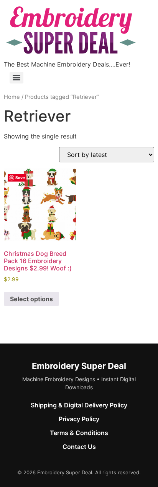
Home (12, 96)
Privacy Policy (79, 419)
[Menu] (16, 77)
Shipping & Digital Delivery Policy (79, 405)
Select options (31, 299)
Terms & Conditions (79, 433)
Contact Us (79, 446)
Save (20, 177)
